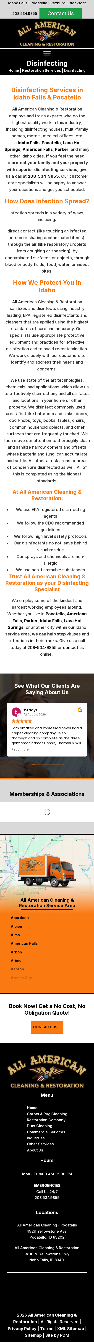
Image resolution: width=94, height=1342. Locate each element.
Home (13, 70)
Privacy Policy (22, 1328)
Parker (61, 149)
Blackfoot (77, 3)
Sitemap (33, 1335)
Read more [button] (20, 750)
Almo (15, 935)
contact (70, 647)
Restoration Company (46, 1120)
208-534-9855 (43, 176)
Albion (16, 926)
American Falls (38, 149)
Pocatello (39, 3)
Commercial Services (46, 1132)
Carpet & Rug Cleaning (47, 1114)
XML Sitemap (70, 1328)
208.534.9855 (24, 13)
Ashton (17, 969)
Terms (46, 1328)
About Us (35, 1150)
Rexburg (57, 3)
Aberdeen (20, 917)
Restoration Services (41, 70)
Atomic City (21, 977)
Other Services (40, 1144)
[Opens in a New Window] (36, 1279)
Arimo (16, 960)
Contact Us (60, 13)
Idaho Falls (17, 3)
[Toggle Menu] (47, 53)
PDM (64, 1335)
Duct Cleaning (39, 1126)
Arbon (16, 952)
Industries (36, 1138)
